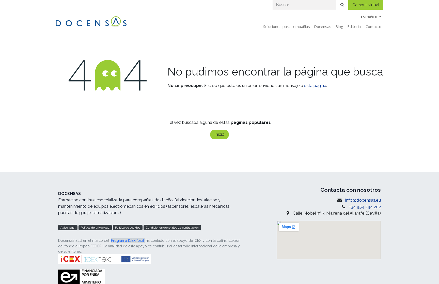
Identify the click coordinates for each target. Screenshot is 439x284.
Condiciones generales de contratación (172, 227)
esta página (315, 85)
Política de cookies (127, 227)
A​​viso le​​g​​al (67, 227)
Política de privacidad (95, 227)
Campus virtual (365, 5)
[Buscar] (342, 5)
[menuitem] (286, 27)
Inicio (219, 134)
